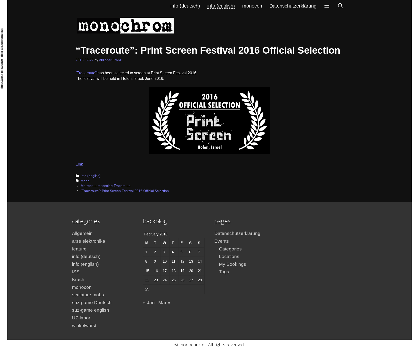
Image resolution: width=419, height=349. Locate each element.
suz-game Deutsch (92, 302)
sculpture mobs (88, 294)
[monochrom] (125, 25)
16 (156, 271)
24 (165, 280)
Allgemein (82, 233)
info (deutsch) (185, 5)
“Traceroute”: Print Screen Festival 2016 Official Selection (125, 191)
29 (147, 289)
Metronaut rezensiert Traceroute (105, 186)
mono (85, 181)
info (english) (221, 5)
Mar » (164, 302)
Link (79, 164)
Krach (78, 279)
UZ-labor (81, 317)
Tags (224, 271)
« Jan (149, 302)
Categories (230, 248)
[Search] (340, 6)
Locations (229, 256)
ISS (76, 271)
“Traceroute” (86, 73)
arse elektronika (88, 241)
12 (182, 261)
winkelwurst (84, 325)
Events (221, 241)
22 (147, 280)
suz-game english (90, 310)
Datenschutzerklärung (292, 5)
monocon (252, 5)
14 (200, 261)
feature (79, 248)
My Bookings (232, 264)
